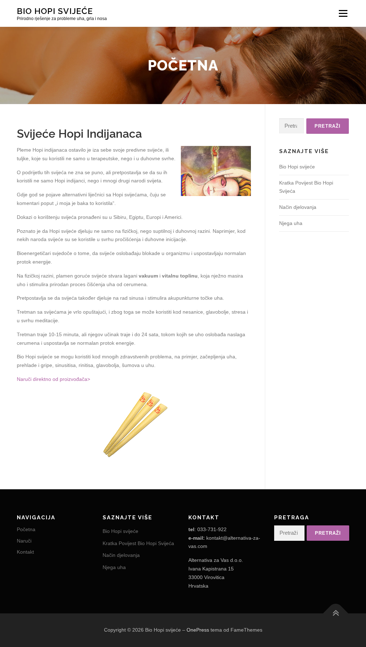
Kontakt (25, 552)
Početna (26, 529)
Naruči (24, 541)
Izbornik (343, 13)
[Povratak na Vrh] (335, 613)
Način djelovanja (297, 207)
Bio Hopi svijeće (55, 11)
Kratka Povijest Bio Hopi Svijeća (138, 543)
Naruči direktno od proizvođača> (53, 379)
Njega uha (290, 223)
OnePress (198, 630)
